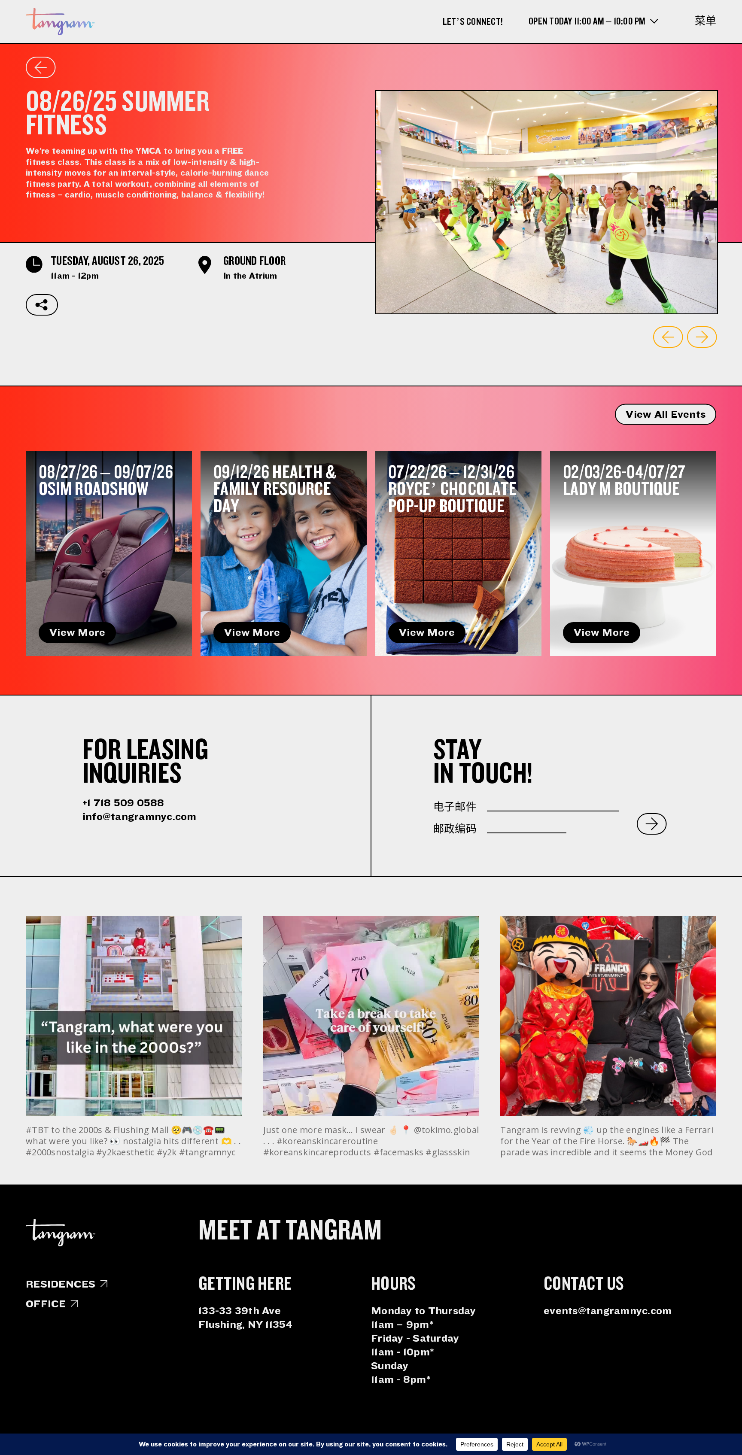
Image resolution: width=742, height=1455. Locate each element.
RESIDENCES (61, 1284)
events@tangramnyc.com (608, 1311)
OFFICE (46, 1304)
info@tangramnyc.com (139, 817)
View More (77, 632)
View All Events (666, 414)
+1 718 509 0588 (123, 803)
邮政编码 (455, 829)
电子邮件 (455, 807)
